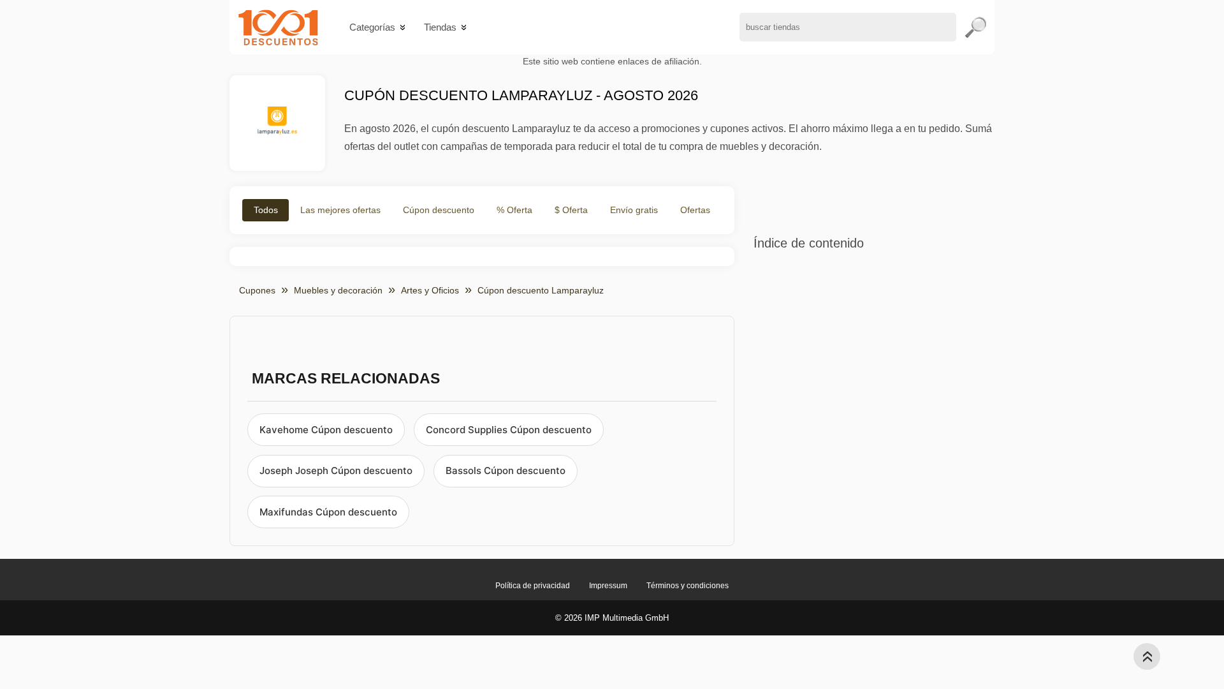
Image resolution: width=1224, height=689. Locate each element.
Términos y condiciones (687, 585)
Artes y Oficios (430, 290)
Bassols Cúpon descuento (505, 470)
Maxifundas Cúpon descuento (328, 512)
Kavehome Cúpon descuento (326, 430)
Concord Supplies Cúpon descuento (509, 430)
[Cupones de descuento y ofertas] (278, 27)
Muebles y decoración (338, 290)
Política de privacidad (532, 585)
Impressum (608, 585)
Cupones (257, 290)
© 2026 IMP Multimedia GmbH (612, 618)
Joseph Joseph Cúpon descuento (335, 470)
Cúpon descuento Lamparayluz (540, 290)
